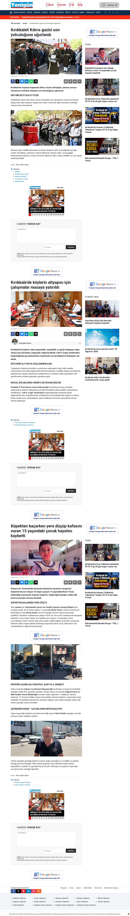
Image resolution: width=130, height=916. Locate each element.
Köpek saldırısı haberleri (22, 785)
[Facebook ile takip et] (109, 12)
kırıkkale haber (19, 181)
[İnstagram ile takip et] (105, 12)
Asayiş (29, 12)
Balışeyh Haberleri (83, 898)
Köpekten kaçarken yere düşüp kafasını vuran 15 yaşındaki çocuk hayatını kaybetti (50, 17)
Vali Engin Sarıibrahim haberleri (25, 422)
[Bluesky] (22, 81)
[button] (70, 81)
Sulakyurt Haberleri (19, 902)
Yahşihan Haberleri (61, 898)
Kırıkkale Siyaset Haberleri (64, 905)
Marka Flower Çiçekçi (111, 888)
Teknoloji (90, 12)
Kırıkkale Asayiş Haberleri (43, 905)
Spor (98, 12)
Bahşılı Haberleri (103, 898)
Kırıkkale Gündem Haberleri (86, 905)
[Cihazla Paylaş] (36, 81)
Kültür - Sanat (78, 12)
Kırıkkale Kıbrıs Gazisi (22, 174)
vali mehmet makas (21, 179)
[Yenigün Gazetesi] (22, 5)
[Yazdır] (66, 81)
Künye (72, 888)
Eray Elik (22, 343)
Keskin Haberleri (40, 898)
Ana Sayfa (16, 23)
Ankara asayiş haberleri (22, 782)
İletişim (78, 888)
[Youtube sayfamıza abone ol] (23, 891)
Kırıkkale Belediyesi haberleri (24, 425)
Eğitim (52, 12)
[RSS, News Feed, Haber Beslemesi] (38, 891)
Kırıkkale (17, 172)
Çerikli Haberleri (18, 905)
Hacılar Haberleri (104, 902)
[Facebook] (13, 81)
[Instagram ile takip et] (80, 343)
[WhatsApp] (31, 81)
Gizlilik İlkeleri (87, 888)
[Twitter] (17, 81)
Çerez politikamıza (109, 914)
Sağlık (68, 12)
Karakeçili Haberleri (62, 902)
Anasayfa (64, 888)
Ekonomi (59, 12)
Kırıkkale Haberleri (21, 176)
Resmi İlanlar (19, 12)
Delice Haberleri (82, 902)
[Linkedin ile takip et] (28, 891)
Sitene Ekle (98, 888)
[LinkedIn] (26, 81)
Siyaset (45, 12)
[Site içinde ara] (117, 12)
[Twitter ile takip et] (113, 12)
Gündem (37, 12)
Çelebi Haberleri (40, 902)
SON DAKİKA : (15, 17)
